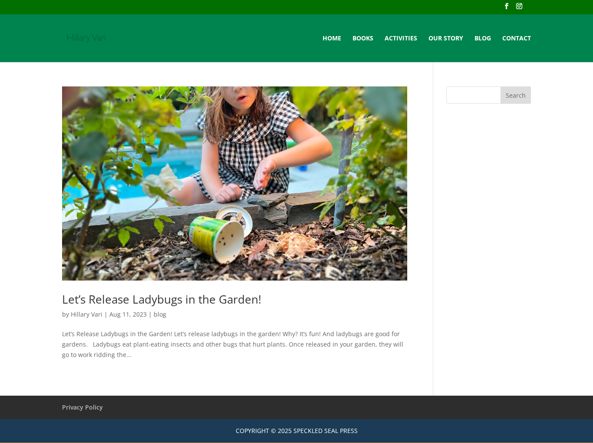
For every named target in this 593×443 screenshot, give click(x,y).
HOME (332, 38)
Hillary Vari (86, 314)
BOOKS (363, 38)
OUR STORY (445, 38)
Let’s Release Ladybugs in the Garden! (161, 299)
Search (516, 95)
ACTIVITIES (401, 38)
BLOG (482, 38)
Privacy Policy (82, 407)
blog (160, 314)
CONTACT (516, 38)
